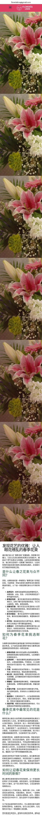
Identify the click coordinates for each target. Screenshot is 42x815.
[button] (10, 7)
